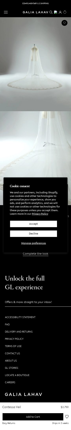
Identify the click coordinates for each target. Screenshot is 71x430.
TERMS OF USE (13, 346)
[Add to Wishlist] (64, 23)
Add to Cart (33, 417)
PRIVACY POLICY (14, 339)
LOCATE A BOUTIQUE (17, 375)
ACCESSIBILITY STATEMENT (20, 317)
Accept (33, 224)
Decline (33, 233)
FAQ (7, 324)
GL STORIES (11, 368)
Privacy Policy (40, 213)
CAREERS (10, 382)
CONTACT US (12, 353)
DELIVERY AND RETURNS (19, 332)
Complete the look (35, 253)
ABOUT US (11, 360)
